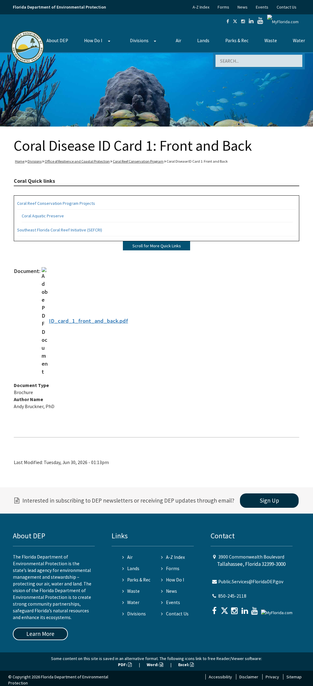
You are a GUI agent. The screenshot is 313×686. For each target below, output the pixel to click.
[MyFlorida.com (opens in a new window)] (283, 21)
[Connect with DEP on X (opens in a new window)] (235, 21)
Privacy (272, 677)
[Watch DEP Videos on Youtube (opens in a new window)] (260, 21)
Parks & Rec (237, 40)
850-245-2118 (232, 596)
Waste (270, 40)
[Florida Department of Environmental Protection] (28, 46)
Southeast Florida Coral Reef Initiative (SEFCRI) (59, 230)
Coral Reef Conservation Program (138, 161)
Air (178, 40)
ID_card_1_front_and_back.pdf (88, 320)
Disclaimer (248, 677)
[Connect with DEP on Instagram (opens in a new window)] (243, 21)
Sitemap (294, 677)
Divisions (139, 40)
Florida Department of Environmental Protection (59, 7)
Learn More (40, 633)
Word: (153, 664)
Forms (223, 7)
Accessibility (220, 677)
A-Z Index (201, 7)
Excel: (184, 664)
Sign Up (269, 500)
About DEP (57, 40)
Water (299, 40)
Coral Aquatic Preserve (43, 216)
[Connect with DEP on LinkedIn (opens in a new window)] (251, 21)
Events (262, 7)
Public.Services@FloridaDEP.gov (250, 582)
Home (19, 161)
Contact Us (286, 7)
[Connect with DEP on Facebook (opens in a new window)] (227, 21)
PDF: (123, 664)
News (243, 7)
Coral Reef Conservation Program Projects (56, 203)
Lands (203, 40)
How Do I (93, 40)
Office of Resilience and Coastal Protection (77, 161)
